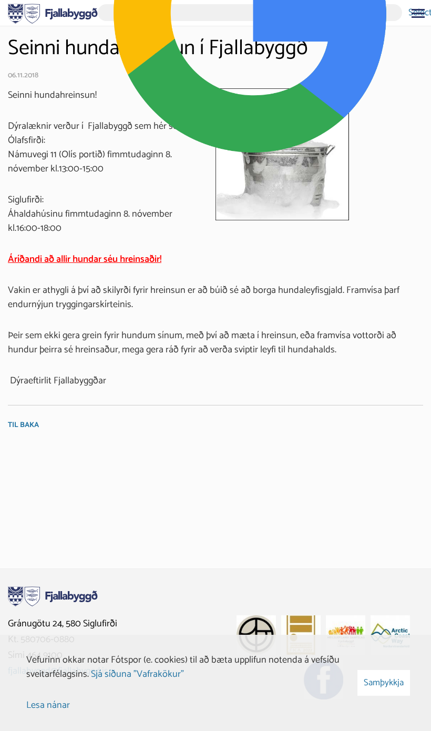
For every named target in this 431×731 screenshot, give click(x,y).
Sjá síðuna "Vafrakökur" (137, 674)
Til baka (23, 425)
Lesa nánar (48, 705)
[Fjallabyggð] (53, 12)
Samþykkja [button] (384, 682)
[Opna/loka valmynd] (418, 13)
